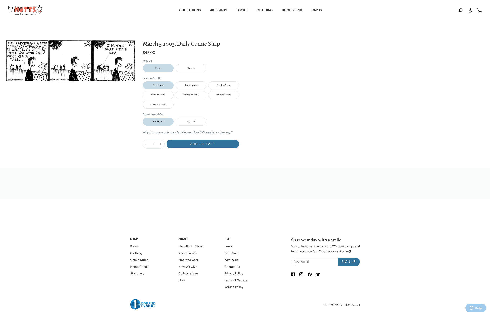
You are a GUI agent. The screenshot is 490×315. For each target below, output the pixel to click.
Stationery (137, 273)
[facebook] (293, 274)
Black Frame (191, 85)
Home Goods (139, 266)
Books (134, 246)
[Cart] (479, 10)
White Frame (158, 94)
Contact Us (232, 266)
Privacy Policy (233, 273)
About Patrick (187, 253)
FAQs (228, 246)
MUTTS (326, 305)
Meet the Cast (188, 260)
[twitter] (318, 274)
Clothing (136, 253)
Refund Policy (233, 287)
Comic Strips (139, 260)
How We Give (187, 266)
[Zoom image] (70, 57)
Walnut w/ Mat (158, 104)
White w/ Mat (191, 94)
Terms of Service (235, 280)
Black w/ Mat (223, 85)
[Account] (470, 10)
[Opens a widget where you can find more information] (475, 308)
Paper (158, 68)
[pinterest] (309, 274)
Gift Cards (231, 253)
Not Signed (158, 121)
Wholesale (231, 260)
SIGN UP (349, 262)
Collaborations (188, 273)
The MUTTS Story (190, 246)
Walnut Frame (223, 94)
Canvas (191, 68)
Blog (181, 280)
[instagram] (301, 274)
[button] (190, 10)
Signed (191, 121)
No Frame (158, 85)
